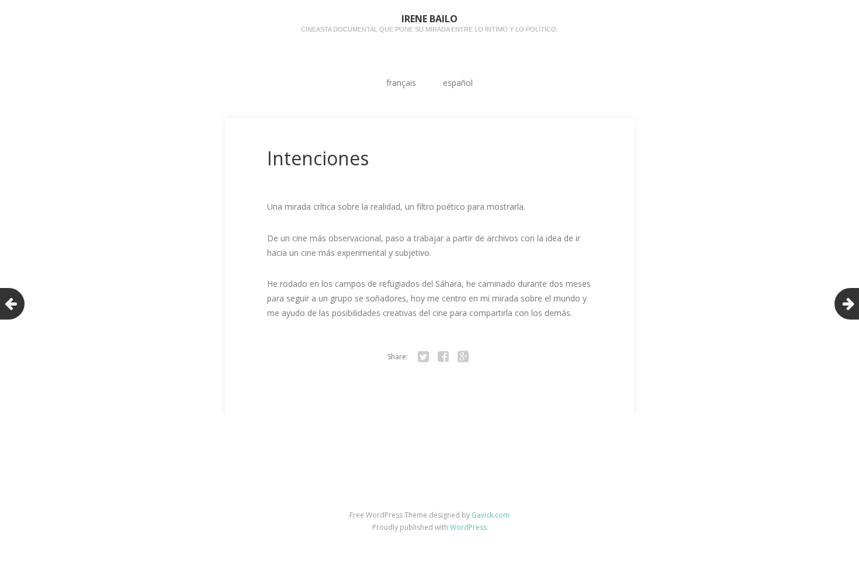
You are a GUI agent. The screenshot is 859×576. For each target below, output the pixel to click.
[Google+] (462, 357)
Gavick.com (491, 515)
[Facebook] (443, 357)
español (458, 82)
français (401, 82)
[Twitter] (423, 357)
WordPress (468, 527)
